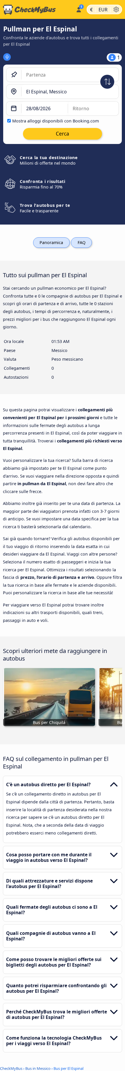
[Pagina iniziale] (37, 9)
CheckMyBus (11, 1068)
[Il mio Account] (79, 9)
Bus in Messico (38, 1068)
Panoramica (51, 242)
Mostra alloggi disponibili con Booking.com (55, 121)
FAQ (81, 242)
